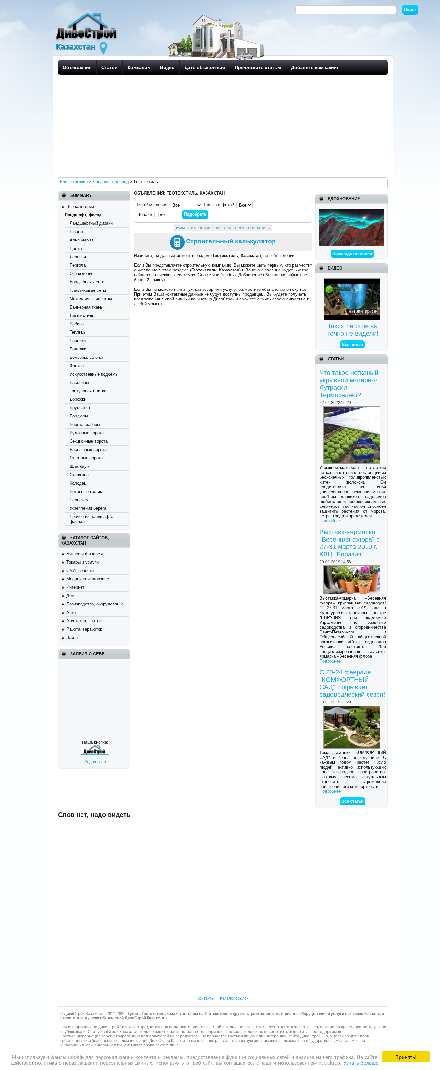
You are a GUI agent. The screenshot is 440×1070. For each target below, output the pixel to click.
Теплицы (78, 332)
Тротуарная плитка (88, 390)
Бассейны (79, 382)
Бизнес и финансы (84, 553)
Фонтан (77, 365)
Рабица (77, 323)
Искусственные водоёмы (94, 374)
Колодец (78, 483)
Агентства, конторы (85, 620)
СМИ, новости (80, 570)
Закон (72, 637)
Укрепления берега (88, 508)
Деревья (78, 256)
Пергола (78, 265)
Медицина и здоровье (87, 578)
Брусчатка (80, 407)
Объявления (77, 67)
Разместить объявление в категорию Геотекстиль (223, 228)
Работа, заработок (84, 629)
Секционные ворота (89, 441)
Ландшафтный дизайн (91, 223)
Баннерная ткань (86, 307)
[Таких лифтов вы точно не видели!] (353, 280)
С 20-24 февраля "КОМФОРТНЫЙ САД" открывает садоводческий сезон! (352, 683)
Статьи (109, 67)
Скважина (79, 474)
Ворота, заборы (85, 424)
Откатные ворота (86, 458)
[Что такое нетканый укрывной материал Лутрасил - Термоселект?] (352, 408)
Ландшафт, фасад (83, 214)
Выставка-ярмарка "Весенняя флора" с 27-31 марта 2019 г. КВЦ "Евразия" (349, 543)
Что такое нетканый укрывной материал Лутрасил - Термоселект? (349, 383)
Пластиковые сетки (88, 290)
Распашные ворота (88, 449)
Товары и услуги (82, 562)
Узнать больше (360, 1062)
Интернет (75, 587)
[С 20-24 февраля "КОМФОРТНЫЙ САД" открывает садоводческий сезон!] (352, 708)
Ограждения (81, 273)
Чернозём (79, 499)
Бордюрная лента (87, 282)
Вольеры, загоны (86, 357)
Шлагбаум (80, 466)
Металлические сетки (91, 298)
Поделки (78, 349)
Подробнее (330, 520)
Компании (139, 67)
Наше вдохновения (352, 253)
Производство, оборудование (95, 604)
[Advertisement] (221, 126)
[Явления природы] (351, 211)
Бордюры (79, 416)
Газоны (76, 231)
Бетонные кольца (86, 491)
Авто (71, 612)
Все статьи (352, 801)
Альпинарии (81, 240)
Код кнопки (95, 762)
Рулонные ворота (87, 432)
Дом (70, 595)
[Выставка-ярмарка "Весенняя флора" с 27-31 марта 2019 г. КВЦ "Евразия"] (352, 567)
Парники (78, 340)
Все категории (80, 206)
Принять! (405, 1057)
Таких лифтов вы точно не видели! (352, 329)
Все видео (352, 344)
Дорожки (78, 399)
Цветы (76, 248)
